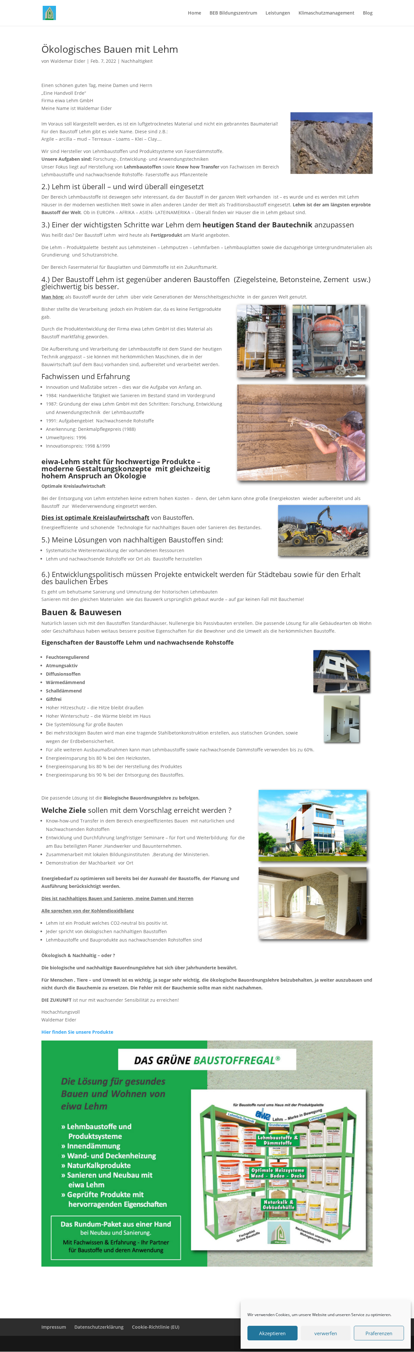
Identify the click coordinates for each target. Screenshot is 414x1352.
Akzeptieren (272, 1333)
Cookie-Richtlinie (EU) (155, 1327)
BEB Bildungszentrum (233, 13)
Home (194, 13)
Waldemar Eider (67, 61)
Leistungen (278, 13)
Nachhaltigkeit (137, 61)
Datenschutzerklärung (99, 1327)
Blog (368, 13)
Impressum (53, 1327)
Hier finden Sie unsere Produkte (77, 1032)
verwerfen (325, 1333)
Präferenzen (378, 1333)
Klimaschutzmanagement (326, 13)
